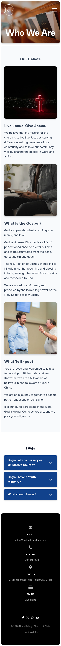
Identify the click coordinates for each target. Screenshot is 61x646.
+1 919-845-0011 (30, 560)
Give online (30, 600)
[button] (54, 10)
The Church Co (30, 632)
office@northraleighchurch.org (30, 540)
